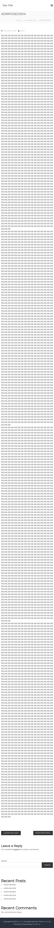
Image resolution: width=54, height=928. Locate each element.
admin (22, 31)
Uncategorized (30, 20)
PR (2, 36)
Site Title (8, 5)
